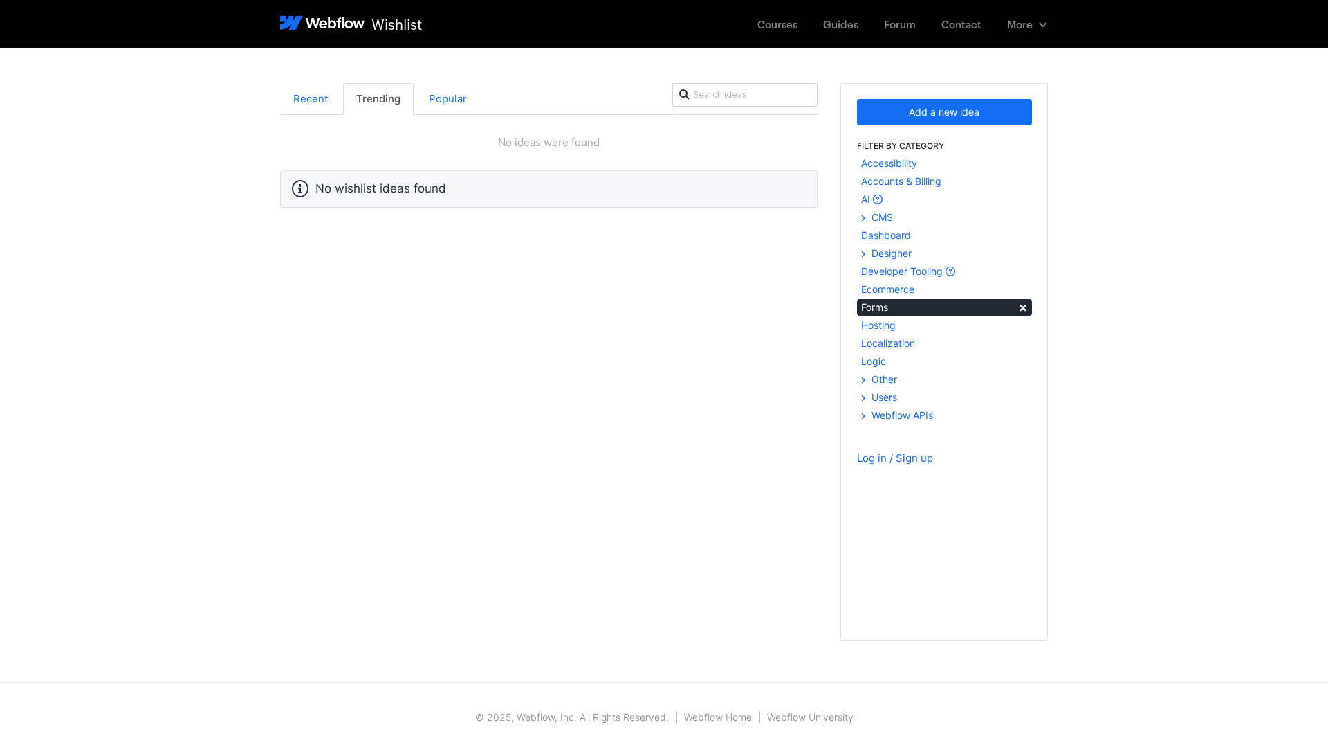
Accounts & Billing (901, 181)
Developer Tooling (903, 271)
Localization (888, 343)
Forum (900, 24)
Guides (840, 24)
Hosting (878, 325)
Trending (378, 98)
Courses (777, 24)
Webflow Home (718, 717)
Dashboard (886, 235)
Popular (448, 98)
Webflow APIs (901, 415)
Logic (873, 361)
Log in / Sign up (895, 458)
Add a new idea (944, 112)
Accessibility (889, 163)
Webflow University (810, 717)
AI (867, 199)
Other (883, 379)
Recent (310, 98)
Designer (890, 253)
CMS (881, 217)
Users (883, 397)
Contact (961, 24)
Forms (944, 306)
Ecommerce (887, 289)
